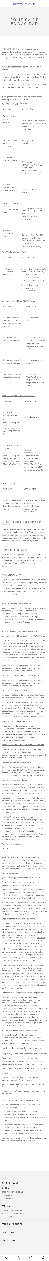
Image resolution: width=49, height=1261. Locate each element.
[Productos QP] (24, 3)
